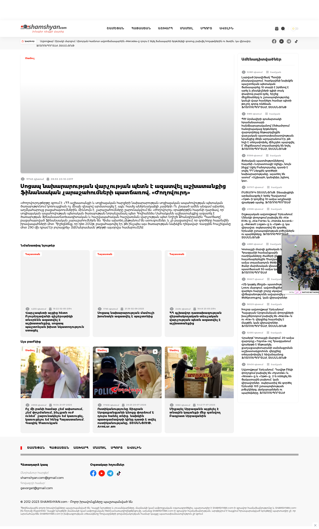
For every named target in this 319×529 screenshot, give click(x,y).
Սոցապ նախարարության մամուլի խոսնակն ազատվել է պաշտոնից (125, 314)
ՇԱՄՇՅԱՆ (115, 28)
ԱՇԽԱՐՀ (165, 28)
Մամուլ (30, 58)
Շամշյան (275, 72)
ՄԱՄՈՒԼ (186, 28)
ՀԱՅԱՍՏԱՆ (141, 28)
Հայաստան (32, 254)
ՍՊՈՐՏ (206, 28)
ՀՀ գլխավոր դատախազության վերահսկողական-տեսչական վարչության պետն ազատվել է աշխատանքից (195, 318)
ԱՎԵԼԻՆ (226, 28)
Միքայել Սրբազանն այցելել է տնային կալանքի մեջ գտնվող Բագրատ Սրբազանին (195, 412)
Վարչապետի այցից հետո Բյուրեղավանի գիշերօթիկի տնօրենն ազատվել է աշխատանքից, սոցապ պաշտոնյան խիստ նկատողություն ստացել (54, 321)
